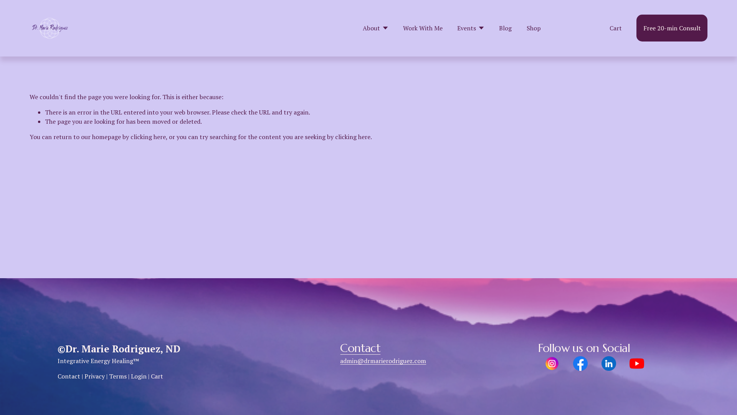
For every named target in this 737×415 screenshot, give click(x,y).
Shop (534, 28)
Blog (505, 28)
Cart (616, 28)
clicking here (148, 137)
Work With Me (423, 28)
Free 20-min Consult (672, 28)
